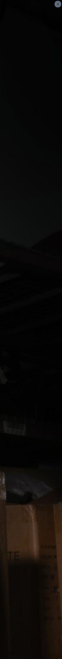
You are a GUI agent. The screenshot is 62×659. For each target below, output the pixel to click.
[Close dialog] (58, 4)
